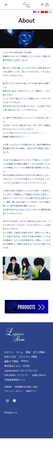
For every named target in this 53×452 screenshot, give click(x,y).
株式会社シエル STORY (17, 366)
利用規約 (8, 387)
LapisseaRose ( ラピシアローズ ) (27, 428)
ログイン (9, 352)
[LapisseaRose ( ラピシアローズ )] (26, 4)
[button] (6, 4)
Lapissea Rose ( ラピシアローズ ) (20, 371)
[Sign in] (42, 4)
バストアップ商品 (28, 357)
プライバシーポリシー (13, 391)
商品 (28, 352)
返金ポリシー (32, 391)
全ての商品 (39, 352)
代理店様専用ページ (14, 380)
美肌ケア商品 (11, 361)
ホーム (19, 352)
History (24, 361)
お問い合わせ (39, 375)
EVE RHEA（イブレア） (16, 375)
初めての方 (10, 357)
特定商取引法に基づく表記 (26, 387)
